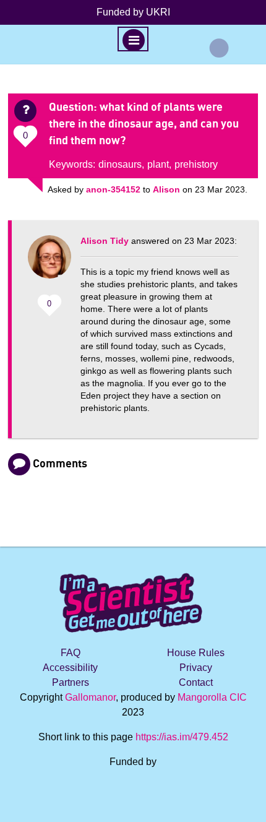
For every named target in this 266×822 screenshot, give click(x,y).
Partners (70, 682)
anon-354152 (113, 189)
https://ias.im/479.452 (181, 737)
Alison (166, 189)
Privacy (195, 667)
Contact (196, 682)
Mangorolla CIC (212, 697)
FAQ (70, 652)
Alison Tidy (104, 241)
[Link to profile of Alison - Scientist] (49, 263)
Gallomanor (90, 697)
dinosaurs (120, 164)
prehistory (196, 164)
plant (158, 164)
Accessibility (70, 667)
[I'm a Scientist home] (133, 597)
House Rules (196, 652)
